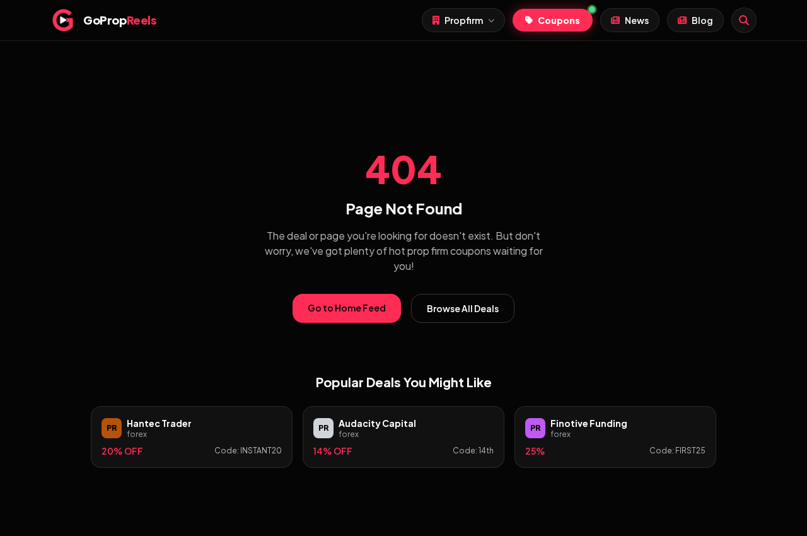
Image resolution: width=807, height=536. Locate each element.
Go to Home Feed (347, 307)
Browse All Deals (463, 308)
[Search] (744, 20)
